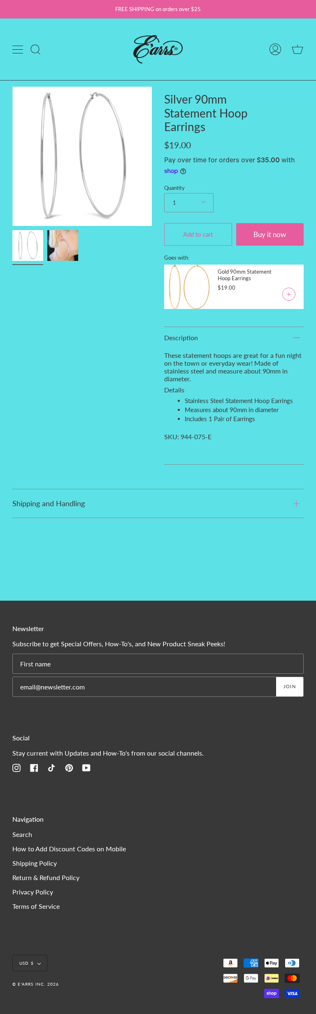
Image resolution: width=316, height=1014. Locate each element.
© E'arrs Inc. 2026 (35, 984)
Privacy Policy (32, 892)
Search (22, 834)
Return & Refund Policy (45, 877)
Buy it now (269, 234)
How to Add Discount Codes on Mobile (69, 849)
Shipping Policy (34, 863)
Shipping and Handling (48, 503)
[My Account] (275, 49)
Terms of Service (36, 906)
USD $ (26, 963)
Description (181, 337)
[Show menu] (18, 49)
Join (289, 686)
